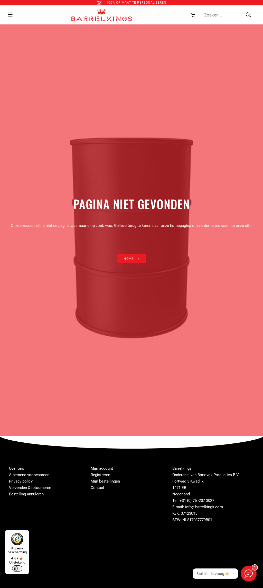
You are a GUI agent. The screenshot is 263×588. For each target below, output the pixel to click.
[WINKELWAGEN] (190, 15)
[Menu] (26, 533)
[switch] (17, 568)
